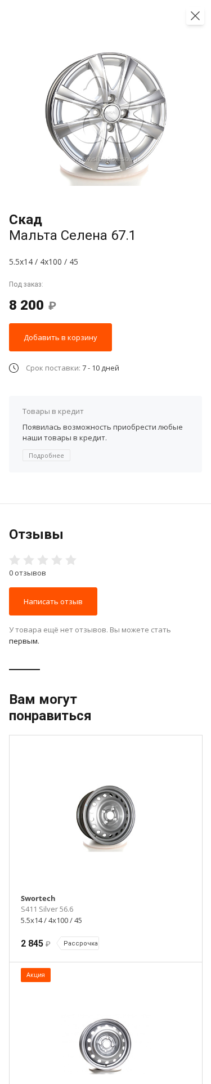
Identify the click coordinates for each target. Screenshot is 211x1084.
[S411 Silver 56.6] (106, 817)
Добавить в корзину (60, 337)
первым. (24, 641)
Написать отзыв (53, 601)
